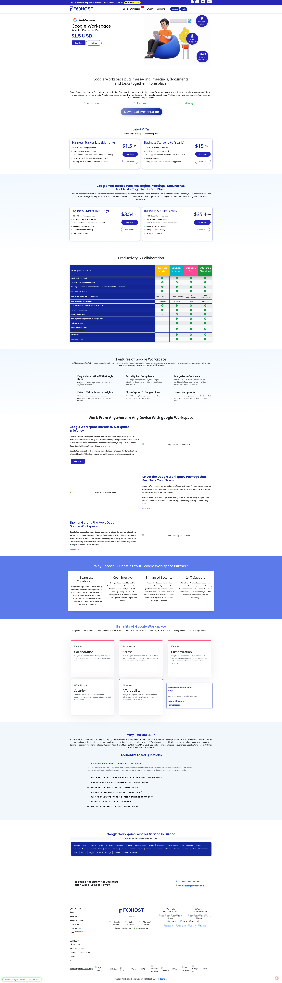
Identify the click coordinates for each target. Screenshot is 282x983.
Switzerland (109, 845)
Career (76, 932)
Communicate (92, 103)
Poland (140, 849)
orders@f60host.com (193, 885)
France (151, 845)
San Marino (157, 849)
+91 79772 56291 (190, 881)
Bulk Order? (93, 43)
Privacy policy (75, 944)
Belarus (85, 845)
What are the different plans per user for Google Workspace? (126, 778)
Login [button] (184, 9)
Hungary (77, 845)
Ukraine (108, 849)
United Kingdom (141, 845)
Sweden (117, 852)
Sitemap (162, 979)
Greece (100, 852)
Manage (189, 103)
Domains (161, 9)
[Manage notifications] (277, 978)
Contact (73, 956)
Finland (198, 845)
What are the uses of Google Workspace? (114, 787)
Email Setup (74, 924)
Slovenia (177, 849)
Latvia (194, 849)
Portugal (108, 852)
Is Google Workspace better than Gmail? (114, 802)
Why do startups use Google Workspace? (114, 806)
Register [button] (175, 9)
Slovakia (77, 849)
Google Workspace (133, 8)
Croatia (115, 849)
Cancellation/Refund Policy (80, 952)
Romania (186, 849)
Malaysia (133, 852)
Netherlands (203, 849)
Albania (125, 852)
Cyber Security (75, 928)
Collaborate (141, 103)
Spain (100, 849)
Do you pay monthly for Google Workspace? (116, 792)
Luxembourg (173, 845)
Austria (93, 845)
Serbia (100, 845)
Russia (76, 852)
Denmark (189, 845)
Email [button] (149, 9)
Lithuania (168, 849)
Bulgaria (129, 845)
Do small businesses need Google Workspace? (117, 763)
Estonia (83, 852)
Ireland (93, 849)
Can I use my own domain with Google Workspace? (119, 782)
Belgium (92, 852)
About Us (73, 916)
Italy (182, 845)
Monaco (133, 849)
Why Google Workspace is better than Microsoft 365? (122, 797)
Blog (71, 960)
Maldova (124, 849)
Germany (119, 845)
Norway (85, 849)
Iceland (148, 849)
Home (72, 912)
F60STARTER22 (132, 2)
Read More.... (147, 508)
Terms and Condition (77, 948)
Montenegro (161, 845)
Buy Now (78, 43)
